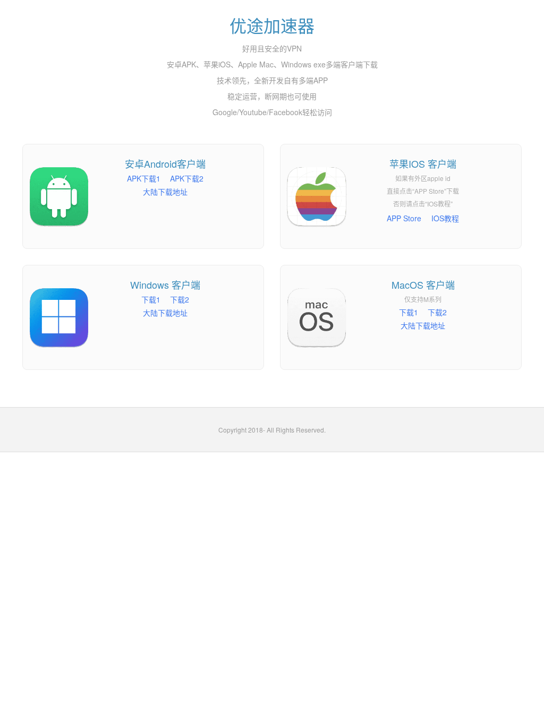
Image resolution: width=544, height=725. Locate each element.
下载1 (150, 299)
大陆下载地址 (165, 191)
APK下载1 (143, 178)
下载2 (179, 299)
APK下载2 (186, 178)
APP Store (404, 218)
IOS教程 (445, 218)
